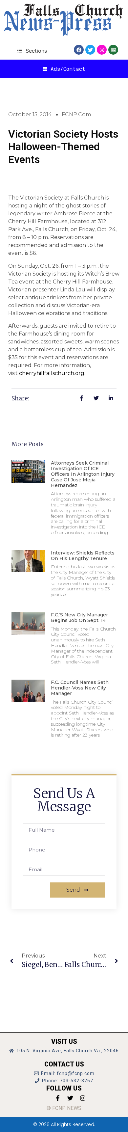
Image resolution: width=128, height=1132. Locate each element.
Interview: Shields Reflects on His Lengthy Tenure (83, 555)
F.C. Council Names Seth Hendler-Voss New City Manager (80, 687)
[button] (32, 50)
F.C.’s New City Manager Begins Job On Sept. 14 (79, 617)
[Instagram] (102, 50)
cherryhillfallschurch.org (51, 373)
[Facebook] (79, 50)
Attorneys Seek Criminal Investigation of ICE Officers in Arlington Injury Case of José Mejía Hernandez (83, 474)
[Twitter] (90, 50)
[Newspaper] (113, 50)
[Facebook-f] (58, 1098)
